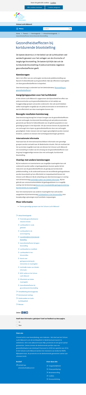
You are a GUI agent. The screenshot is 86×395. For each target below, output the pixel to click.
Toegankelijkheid (55, 366)
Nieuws (20, 304)
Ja (19, 322)
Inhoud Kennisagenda (24, 216)
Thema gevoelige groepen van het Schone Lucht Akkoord (39, 206)
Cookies (53, 3)
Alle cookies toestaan (34, 7)
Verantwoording (54, 372)
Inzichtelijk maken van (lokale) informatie (44, 180)
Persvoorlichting (54, 379)
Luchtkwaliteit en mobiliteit (28, 249)
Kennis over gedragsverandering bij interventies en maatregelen (29, 261)
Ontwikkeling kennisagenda (28, 292)
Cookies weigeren (54, 7)
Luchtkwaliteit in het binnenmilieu (50, 194)
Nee (20, 325)
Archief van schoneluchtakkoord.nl (29, 366)
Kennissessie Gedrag (25, 295)
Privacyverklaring (55, 369)
